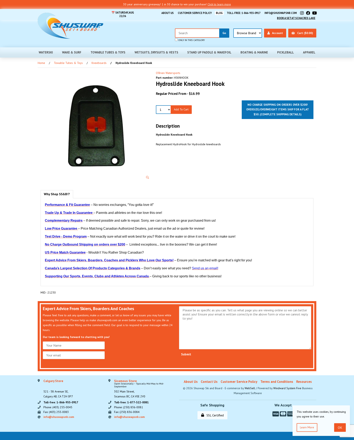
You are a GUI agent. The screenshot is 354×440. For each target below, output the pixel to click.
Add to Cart (181, 109)
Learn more (307, 427)
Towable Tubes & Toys (108, 52)
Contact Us (209, 381)
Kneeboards (99, 63)
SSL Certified (214, 415)
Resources (304, 381)
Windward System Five (287, 388)
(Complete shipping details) (281, 114)
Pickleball (285, 52)
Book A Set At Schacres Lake (296, 18)
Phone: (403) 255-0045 (57, 407)
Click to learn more (219, 4)
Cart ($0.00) (304, 33)
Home (41, 63)
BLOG (219, 13)
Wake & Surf (71, 52)
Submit (186, 354)
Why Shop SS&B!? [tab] (57, 194)
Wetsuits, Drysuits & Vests (156, 52)
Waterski (46, 52)
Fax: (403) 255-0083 (56, 412)
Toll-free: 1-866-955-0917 (243, 13)
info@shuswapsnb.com (280, 13)
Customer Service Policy (195, 13)
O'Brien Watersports (168, 73)
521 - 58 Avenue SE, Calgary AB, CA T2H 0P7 (58, 388)
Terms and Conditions (276, 381)
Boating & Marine (254, 52)
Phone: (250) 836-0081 (128, 407)
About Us (167, 13)
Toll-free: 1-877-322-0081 (131, 402)
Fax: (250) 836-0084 (127, 412)
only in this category (191, 40)
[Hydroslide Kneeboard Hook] (96, 126)
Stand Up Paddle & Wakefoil (209, 52)
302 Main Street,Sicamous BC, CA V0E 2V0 (139, 388)
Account (277, 33)
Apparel (309, 52)
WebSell (250, 388)
